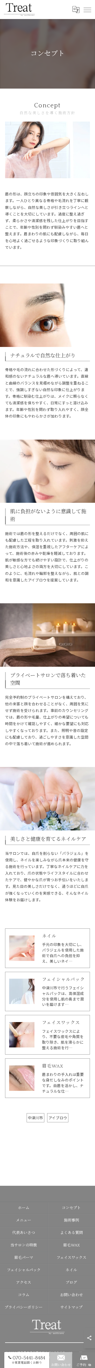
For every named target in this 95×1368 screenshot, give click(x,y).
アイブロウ (57, 1117)
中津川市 (35, 1117)
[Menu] (87, 9)
